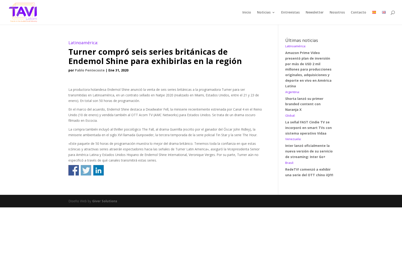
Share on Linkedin (98, 170)
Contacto (358, 12)
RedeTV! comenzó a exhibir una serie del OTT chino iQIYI (309, 169)
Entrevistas (290, 12)
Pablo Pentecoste (90, 70)
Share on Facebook (73, 170)
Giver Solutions (104, 201)
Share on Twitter (86, 170)
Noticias (264, 12)
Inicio (246, 12)
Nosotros (337, 12)
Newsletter (315, 12)
